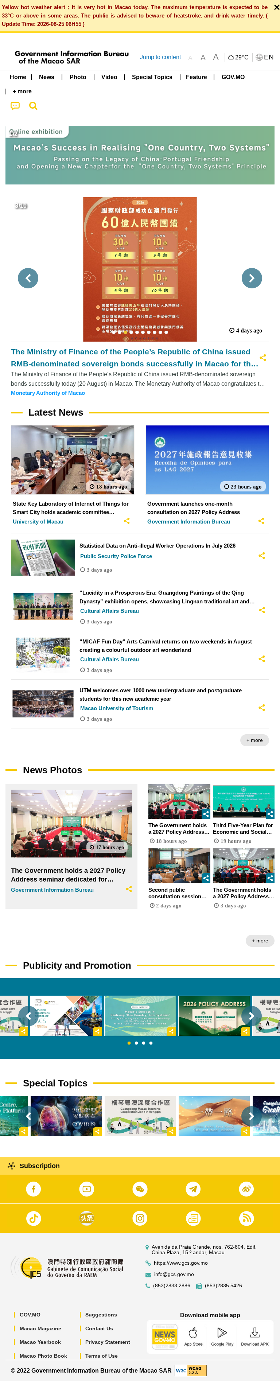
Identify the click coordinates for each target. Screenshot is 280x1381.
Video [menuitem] (109, 77)
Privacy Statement (107, 1342)
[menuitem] (47, 77)
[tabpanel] (140, 1016)
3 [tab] (143, 1043)
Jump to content (160, 57)
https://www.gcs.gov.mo (181, 1263)
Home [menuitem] (18, 77)
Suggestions (101, 1315)
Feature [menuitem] (196, 77)
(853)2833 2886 (171, 1285)
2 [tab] (136, 1043)
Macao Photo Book (43, 1356)
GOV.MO (30, 1315)
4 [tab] (151, 1043)
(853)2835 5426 (223, 1285)
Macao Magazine (40, 1328)
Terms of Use (101, 1356)
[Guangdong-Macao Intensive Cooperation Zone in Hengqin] (140, 1116)
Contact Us (99, 1328)
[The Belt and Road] (214, 1116)
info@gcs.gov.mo (174, 1274)
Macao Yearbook (40, 1342)
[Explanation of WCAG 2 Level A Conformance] (191, 1370)
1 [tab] (129, 1043)
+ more (254, 740)
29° (242, 58)
